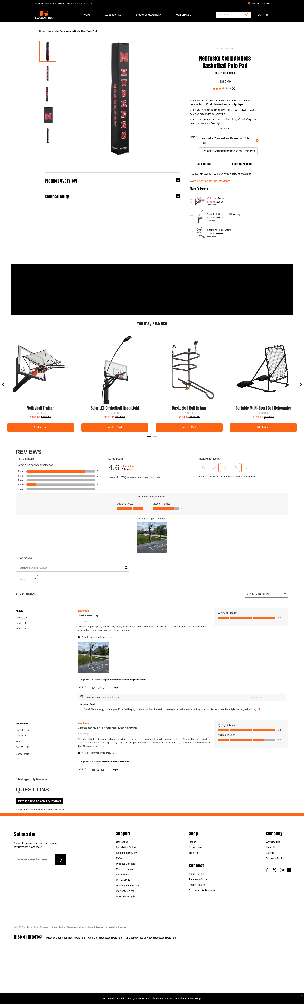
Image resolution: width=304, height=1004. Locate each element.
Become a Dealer (275, 858)
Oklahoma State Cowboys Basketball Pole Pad (150, 937)
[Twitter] (274, 870)
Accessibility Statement (116, 927)
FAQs (119, 858)
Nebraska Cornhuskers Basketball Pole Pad (225, 141)
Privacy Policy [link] (177, 998)
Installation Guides (126, 847)
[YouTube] (289, 870)
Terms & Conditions (76, 927)
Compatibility (57, 196)
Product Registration (127, 885)
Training (193, 852)
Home (42, 31)
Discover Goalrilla (148, 15)
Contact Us (122, 842)
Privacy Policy (58, 927)
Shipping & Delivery (126, 852)
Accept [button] (197, 998)
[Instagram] (282, 870)
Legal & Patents (95, 927)
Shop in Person (242, 163)
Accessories (113, 15)
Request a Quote (198, 879)
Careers (270, 852)
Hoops (86, 15)
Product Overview (61, 180)
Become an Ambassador (202, 890)
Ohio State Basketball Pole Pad (105, 937)
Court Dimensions (125, 869)
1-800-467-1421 (198, 874)
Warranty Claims (125, 891)
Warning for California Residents (210, 181)
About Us (271, 847)
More (224, 128)
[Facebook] (267, 870)
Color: (193, 137)
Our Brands (183, 15)
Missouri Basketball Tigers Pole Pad (65, 937)
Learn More (211, 204)
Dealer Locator (260, 3)
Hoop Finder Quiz (125, 896)
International (123, 874)
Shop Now (87, 3)
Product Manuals (125, 863)
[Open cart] (267, 15)
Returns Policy (124, 880)
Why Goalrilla (273, 842)
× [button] (301, 995)
